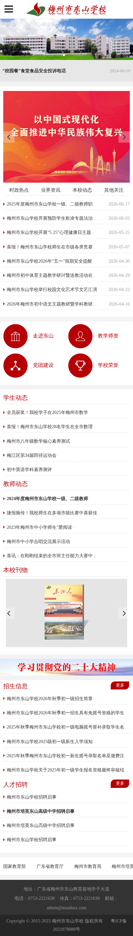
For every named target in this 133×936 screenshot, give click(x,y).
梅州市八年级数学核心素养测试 (38, 441)
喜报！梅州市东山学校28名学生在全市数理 (50, 426)
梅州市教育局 (88, 866)
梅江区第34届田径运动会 (31, 455)
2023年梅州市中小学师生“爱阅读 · (41, 527)
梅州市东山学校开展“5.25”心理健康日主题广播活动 (58, 232)
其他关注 (114, 190)
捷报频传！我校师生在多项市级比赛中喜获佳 (52, 512)
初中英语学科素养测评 (29, 469)
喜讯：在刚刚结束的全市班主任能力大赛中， (52, 555)
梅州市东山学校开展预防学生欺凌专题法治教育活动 (59, 218)
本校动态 (82, 190)
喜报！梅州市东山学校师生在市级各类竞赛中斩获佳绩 (61, 246)
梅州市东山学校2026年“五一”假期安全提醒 (49, 261)
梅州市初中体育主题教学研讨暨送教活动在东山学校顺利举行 (68, 275)
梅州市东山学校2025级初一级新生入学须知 (50, 741)
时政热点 (19, 190)
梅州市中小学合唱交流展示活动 (38, 541)
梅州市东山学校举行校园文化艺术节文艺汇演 (52, 289)
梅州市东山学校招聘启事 (31, 797)
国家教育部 (15, 866)
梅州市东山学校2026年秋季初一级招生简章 (50, 698)
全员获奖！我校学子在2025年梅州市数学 (47, 412)
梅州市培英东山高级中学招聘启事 (41, 825)
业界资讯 (50, 190)
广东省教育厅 (50, 866)
